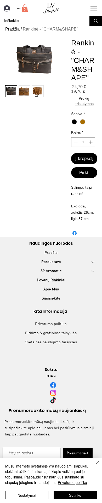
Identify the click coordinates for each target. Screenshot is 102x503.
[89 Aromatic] (92, 271)
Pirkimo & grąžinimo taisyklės (51, 333)
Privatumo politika (51, 324)
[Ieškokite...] (95, 21)
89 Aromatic (51, 271)
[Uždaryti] (94, 465)
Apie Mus (51, 289)
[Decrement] (75, 142)
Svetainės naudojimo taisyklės (51, 342)
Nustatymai (27, 495)
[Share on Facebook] (74, 233)
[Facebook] (53, 385)
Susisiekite (51, 298)
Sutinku (75, 495)
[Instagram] (53, 393)
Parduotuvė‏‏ (51, 262)
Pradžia (12, 29)
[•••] (6, 8)
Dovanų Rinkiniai (51, 280)
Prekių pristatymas (84, 101)
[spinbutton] (83, 142)
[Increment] (91, 142)
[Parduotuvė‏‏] (92, 262)
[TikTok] (53, 401)
